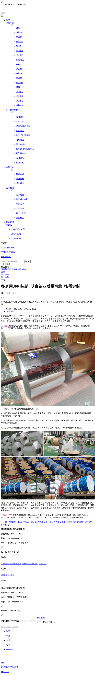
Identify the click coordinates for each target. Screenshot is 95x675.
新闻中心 (5, 274)
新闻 (10, 167)
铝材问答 (22, 269)
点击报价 (10, 311)
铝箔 (12, 575)
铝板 (3, 575)
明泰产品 (5, 564)
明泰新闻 (5, 269)
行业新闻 (13, 269)
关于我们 (10, 188)
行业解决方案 (15, 564)
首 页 (8, 20)
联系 (10, 222)
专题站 (9, 225)
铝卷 (7, 575)
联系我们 (43, 564)
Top (2, 663)
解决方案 (12, 110)
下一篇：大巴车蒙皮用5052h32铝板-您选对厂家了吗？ (69, 522)
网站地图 (41, 617)
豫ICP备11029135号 (28, 621)
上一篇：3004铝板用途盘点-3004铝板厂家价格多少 (23, 522)
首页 (3, 272)
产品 (10, 23)
